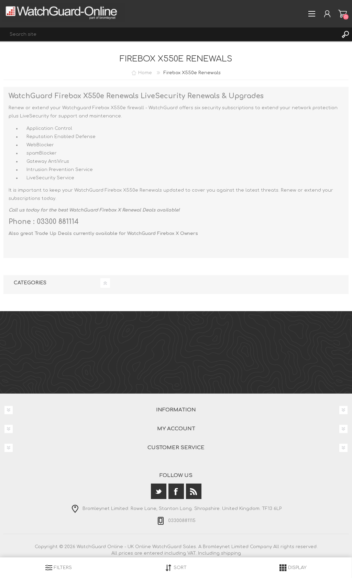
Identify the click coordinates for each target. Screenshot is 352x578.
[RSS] (193, 491)
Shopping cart (342, 13)
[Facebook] (176, 491)
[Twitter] (158, 491)
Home (145, 72)
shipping (231, 553)
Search (345, 34)
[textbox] (169, 34)
